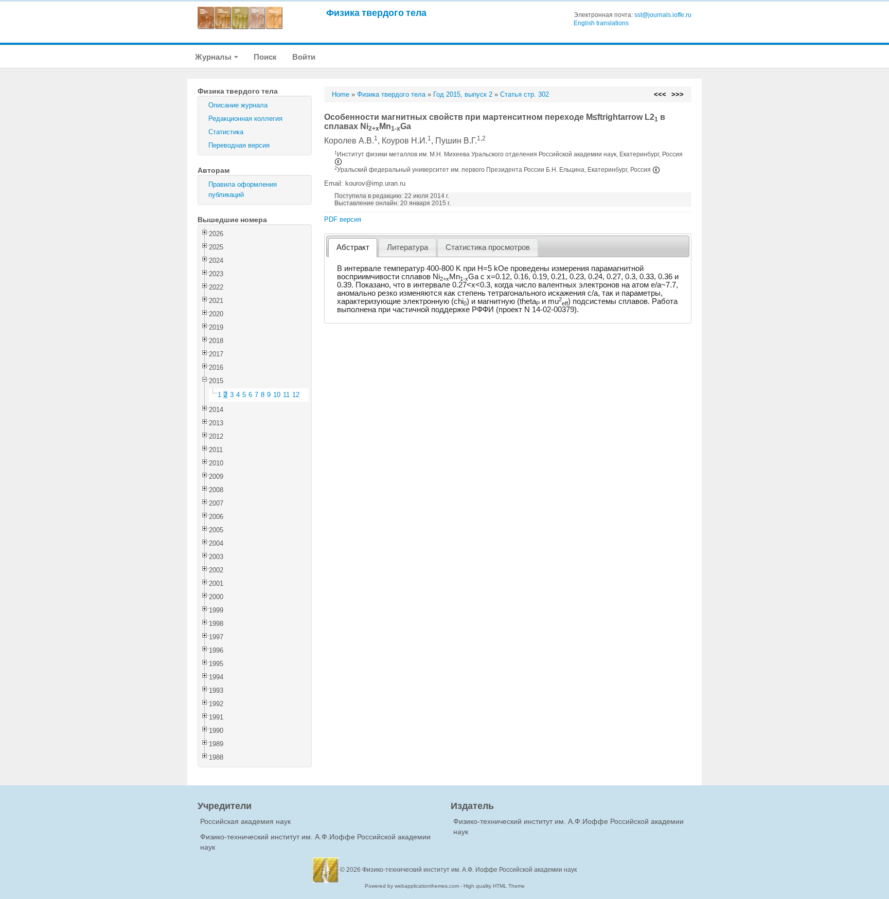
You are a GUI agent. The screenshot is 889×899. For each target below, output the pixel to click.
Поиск (265, 57)
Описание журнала (238, 105)
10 (276, 395)
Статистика (225, 132)
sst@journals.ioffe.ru (662, 15)
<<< (660, 94)
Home (340, 94)
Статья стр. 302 (524, 94)
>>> (677, 94)
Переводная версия (239, 145)
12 (295, 395)
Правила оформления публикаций (242, 190)
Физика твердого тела (376, 13)
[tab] (352, 247)
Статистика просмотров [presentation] (488, 247)
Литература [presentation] (407, 247)
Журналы (214, 57)
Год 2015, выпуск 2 (462, 94)
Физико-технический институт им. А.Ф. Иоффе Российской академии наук (469, 869)
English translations (601, 23)
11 (286, 395)
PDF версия (342, 219)
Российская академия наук (245, 821)
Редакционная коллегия (245, 118)
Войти (303, 57)
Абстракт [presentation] (352, 247)
